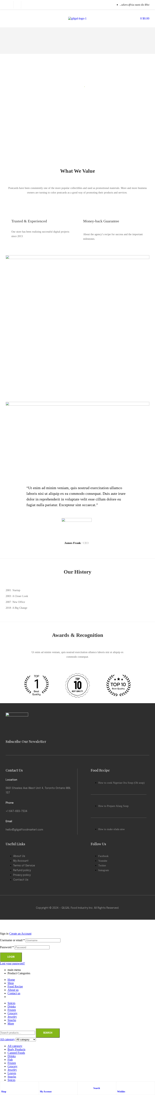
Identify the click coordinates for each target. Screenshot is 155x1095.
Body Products (16, 1049)
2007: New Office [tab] (15, 602)
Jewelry (12, 1069)
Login (11, 957)
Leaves (12, 1073)
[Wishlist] (119, 1085)
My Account (46, 1091)
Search (47, 1033)
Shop (3, 1091)
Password (7, 947)
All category (15, 1046)
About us (13, 989)
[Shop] (3, 1085)
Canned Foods (16, 1052)
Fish (10, 1059)
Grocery (12, 1066)
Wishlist (121, 1091)
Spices (11, 1080)
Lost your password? (12, 963)
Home (11, 979)
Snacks (12, 1076)
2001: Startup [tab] (13, 590)
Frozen (12, 1063)
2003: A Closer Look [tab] (17, 596)
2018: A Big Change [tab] (16, 607)
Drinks (12, 1056)
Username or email (12, 940)
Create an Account (20, 933)
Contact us (14, 993)
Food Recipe (15, 986)
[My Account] (42, 1085)
